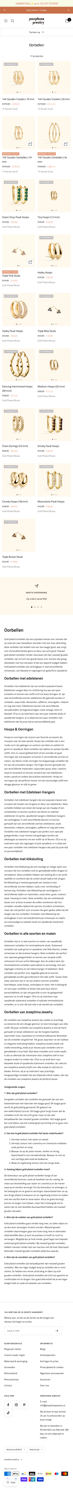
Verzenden (9, 1367)
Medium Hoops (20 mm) (51, 386)
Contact (8, 1385)
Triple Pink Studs (11, 276)
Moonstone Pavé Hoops (51, 501)
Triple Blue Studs (47, 331)
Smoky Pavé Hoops (48, 446)
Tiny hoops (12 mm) (49, 217)
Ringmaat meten (12, 1349)
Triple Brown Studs (12, 557)
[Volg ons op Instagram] (16, 1405)
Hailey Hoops (45, 272)
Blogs (43, 1349)
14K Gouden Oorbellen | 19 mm (17, 159)
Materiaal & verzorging (15, 1361)
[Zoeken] (12, 20)
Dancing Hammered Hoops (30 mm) (17, 388)
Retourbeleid (10, 1373)
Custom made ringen (14, 1355)
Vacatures (45, 1379)
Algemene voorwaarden (52, 1373)
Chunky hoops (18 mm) (15, 501)
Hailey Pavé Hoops (12, 331)
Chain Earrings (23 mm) (15, 446)
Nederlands (34, 1449)
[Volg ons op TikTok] (8, 1413)
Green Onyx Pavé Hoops (15, 217)
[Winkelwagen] (67, 20)
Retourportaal (11, 1379)
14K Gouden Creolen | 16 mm (18, 99)
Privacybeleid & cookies (51, 1367)
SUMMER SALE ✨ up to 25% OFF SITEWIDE (37, 3)
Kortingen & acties (49, 1361)
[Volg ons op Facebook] (8, 1405)
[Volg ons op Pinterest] (24, 1405)
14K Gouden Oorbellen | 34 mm (52, 159)
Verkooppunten (47, 1355)
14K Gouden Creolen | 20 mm (54, 99)
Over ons (44, 1385)
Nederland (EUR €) (14, 1449)
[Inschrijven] (56, 1331)
